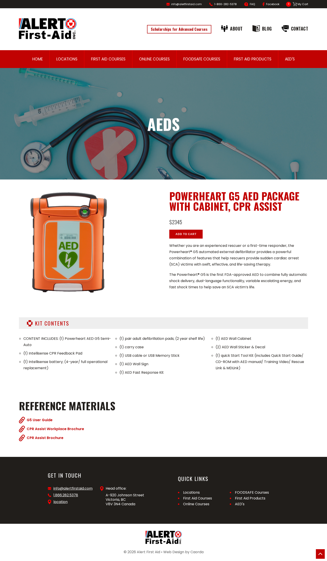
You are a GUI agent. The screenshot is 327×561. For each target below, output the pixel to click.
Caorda (197, 552)
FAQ (252, 4)
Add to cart (186, 234)
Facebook (272, 4)
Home (37, 59)
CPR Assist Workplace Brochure (55, 428)
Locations (66, 59)
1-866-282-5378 (225, 4)
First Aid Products (252, 59)
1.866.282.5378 (65, 495)
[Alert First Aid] (48, 28)
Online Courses (154, 59)
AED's (290, 59)
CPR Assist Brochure (45, 437)
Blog (267, 28)
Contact (299, 28)
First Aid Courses (108, 59)
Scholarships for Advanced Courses (179, 29)
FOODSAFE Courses (201, 59)
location (60, 502)
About (236, 28)
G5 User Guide (39, 419)
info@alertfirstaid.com (186, 4)
